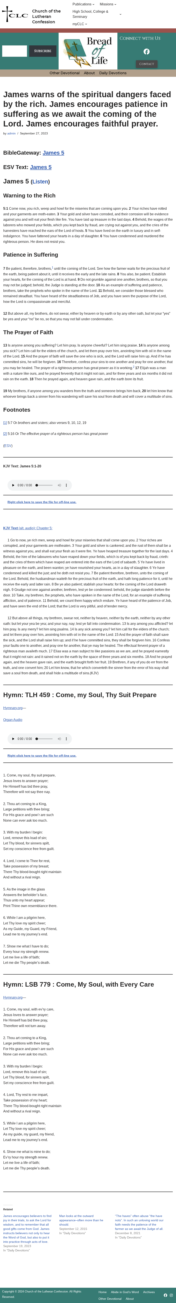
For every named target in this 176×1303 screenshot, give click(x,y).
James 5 (53, 152)
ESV (7, 446)
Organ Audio (12, 720)
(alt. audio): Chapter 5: (27, 528)
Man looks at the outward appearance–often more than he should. (81, 1220)
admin (11, 133)
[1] (5, 423)
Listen (40, 182)
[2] (5, 434)
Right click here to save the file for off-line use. (42, 502)
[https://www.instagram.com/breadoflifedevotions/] (171, 1295)
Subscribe (42, 51)
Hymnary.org (13, 708)
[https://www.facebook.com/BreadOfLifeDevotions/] (147, 53)
